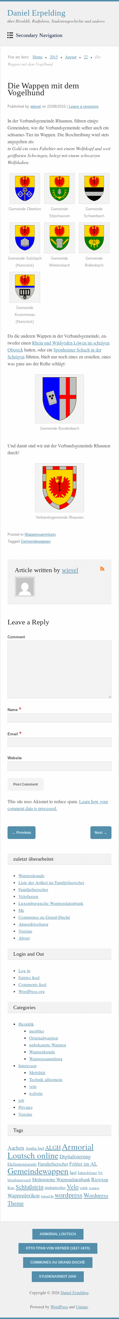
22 (86, 56)
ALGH (53, 1147)
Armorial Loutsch (58, 1234)
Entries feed (29, 977)
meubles (36, 1031)
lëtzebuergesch (19, 1179)
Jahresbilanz (87, 1172)
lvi (100, 1172)
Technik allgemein (45, 1079)
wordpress (68, 1194)
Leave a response (83, 106)
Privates (25, 1107)
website (36, 1093)
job (21, 1100)
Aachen (16, 1147)
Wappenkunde (31, 875)
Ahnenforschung (33, 924)
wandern (94, 1188)
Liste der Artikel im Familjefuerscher (51, 882)
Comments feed (32, 984)
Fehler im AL (83, 1163)
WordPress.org (31, 991)
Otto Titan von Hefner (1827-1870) (58, 1248)
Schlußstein (29, 1187)
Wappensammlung (40, 534)
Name (14, 710)
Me (21, 910)
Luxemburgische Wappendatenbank (50, 903)
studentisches (55, 1187)
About (24, 938)
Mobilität (37, 1072)
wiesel (35, 106)
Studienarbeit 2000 (57, 1277)
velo (33, 1086)
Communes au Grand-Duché (44, 917)
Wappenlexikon (24, 1195)
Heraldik (26, 1024)
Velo (73, 1186)
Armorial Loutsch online (51, 1151)
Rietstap (99, 1179)
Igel (73, 1172)
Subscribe (102, 569)
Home (37, 56)
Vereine (25, 931)
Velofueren (28, 896)
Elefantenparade (22, 1164)
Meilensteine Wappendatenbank (61, 1179)
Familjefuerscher (33, 889)
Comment (16, 637)
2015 (54, 56)
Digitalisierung (75, 1156)
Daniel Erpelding (36, 12)
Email (15, 734)
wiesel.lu (47, 1196)
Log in (24, 970)
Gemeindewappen (36, 541)
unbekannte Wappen (47, 1045)
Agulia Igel (34, 1148)
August (71, 56)
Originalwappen (43, 1038)
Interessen (27, 1065)
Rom (11, 1187)
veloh (84, 1187)
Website (15, 758)
